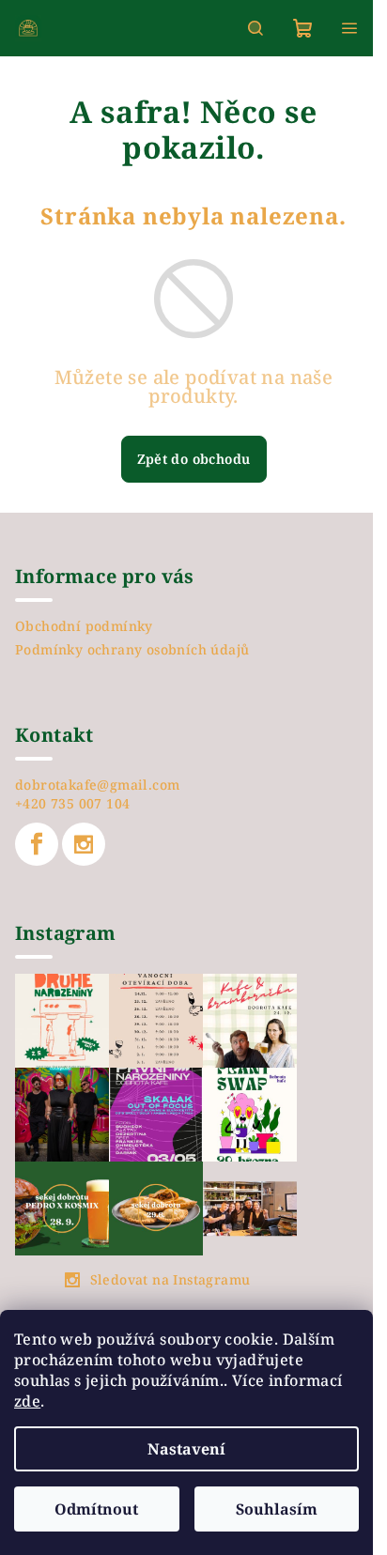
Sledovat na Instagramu (170, 1279)
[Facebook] (36, 844)
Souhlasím (276, 1509)
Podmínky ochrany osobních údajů (132, 649)
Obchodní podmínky (84, 626)
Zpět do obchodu (194, 459)
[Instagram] (83, 844)
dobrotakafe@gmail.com (97, 784)
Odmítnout (96, 1509)
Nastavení (186, 1449)
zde (27, 1401)
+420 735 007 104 (72, 803)
